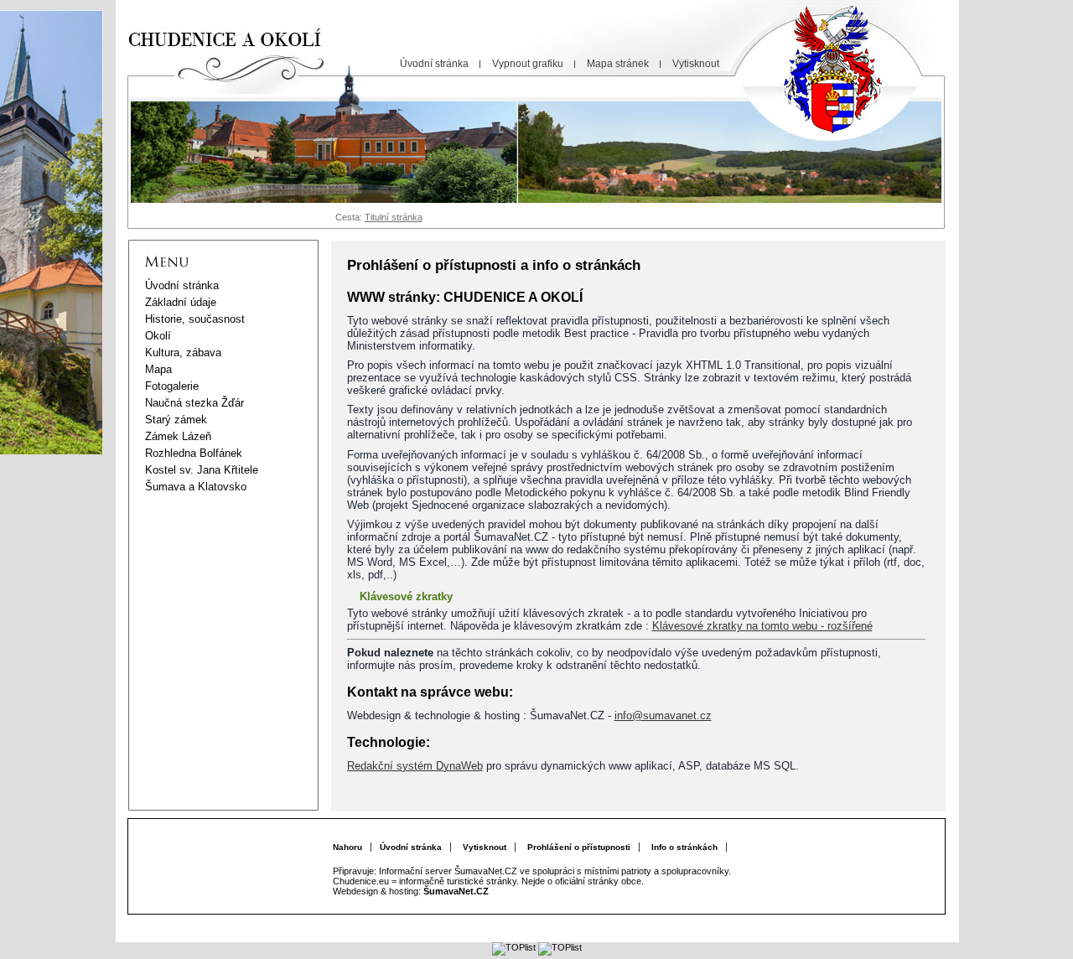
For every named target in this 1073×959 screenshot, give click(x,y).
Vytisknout (484, 847)
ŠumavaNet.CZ (456, 891)
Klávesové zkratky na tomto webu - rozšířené (762, 625)
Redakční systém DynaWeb (415, 765)
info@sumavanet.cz (663, 715)
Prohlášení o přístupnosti (578, 847)
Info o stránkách (684, 847)
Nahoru (347, 847)
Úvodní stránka (411, 847)
